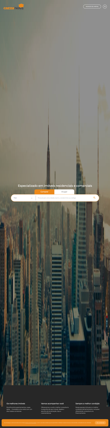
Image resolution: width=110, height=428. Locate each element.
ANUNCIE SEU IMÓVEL (92, 6)
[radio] (44, 192)
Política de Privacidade (30, 422)
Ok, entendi (100, 423)
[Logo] (13, 6)
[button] (23, 198)
